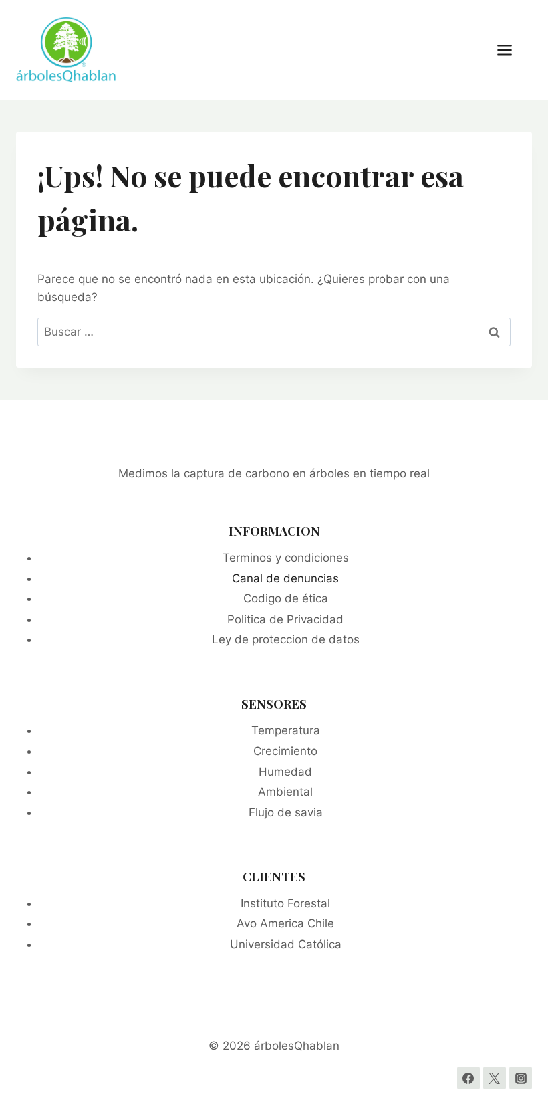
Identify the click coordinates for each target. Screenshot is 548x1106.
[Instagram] (520, 1078)
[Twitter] (494, 1078)
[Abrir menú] (511, 49)
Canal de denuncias (285, 578)
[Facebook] (468, 1078)
